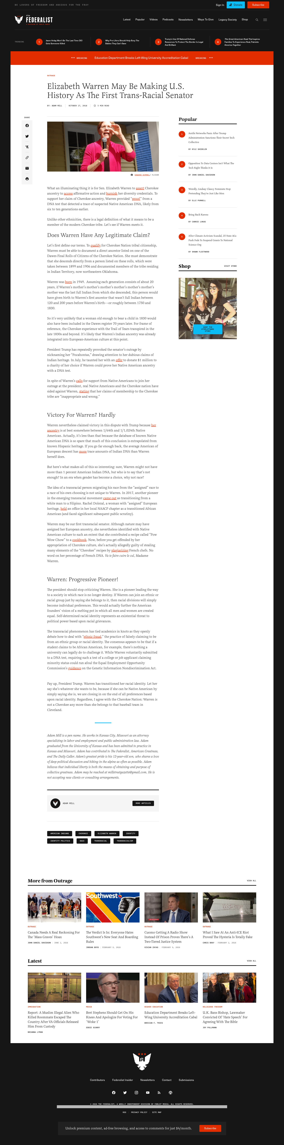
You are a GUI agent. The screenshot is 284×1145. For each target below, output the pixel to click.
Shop (184, 266)
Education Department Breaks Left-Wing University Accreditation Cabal (170, 1015)
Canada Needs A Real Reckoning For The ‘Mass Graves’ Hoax (54, 934)
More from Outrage (50, 881)
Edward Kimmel (142, 175)
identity (130, 833)
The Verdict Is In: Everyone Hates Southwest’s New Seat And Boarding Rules (112, 937)
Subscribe (258, 4)
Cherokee (83, 833)
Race (82, 841)
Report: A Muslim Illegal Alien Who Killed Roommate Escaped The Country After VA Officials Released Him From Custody (53, 1019)
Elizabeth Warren (107, 833)
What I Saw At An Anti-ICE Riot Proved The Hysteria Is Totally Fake (227, 934)
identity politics (60, 841)
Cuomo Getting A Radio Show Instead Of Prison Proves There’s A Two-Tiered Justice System (168, 937)
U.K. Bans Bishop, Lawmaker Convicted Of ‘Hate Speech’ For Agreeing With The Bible (225, 1017)
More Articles (143, 803)
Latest (35, 961)
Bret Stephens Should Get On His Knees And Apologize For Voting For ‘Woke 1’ (112, 1017)
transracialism (125, 841)
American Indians (59, 833)
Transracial (100, 841)
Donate (238, 4)
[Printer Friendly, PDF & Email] (27, 179)
